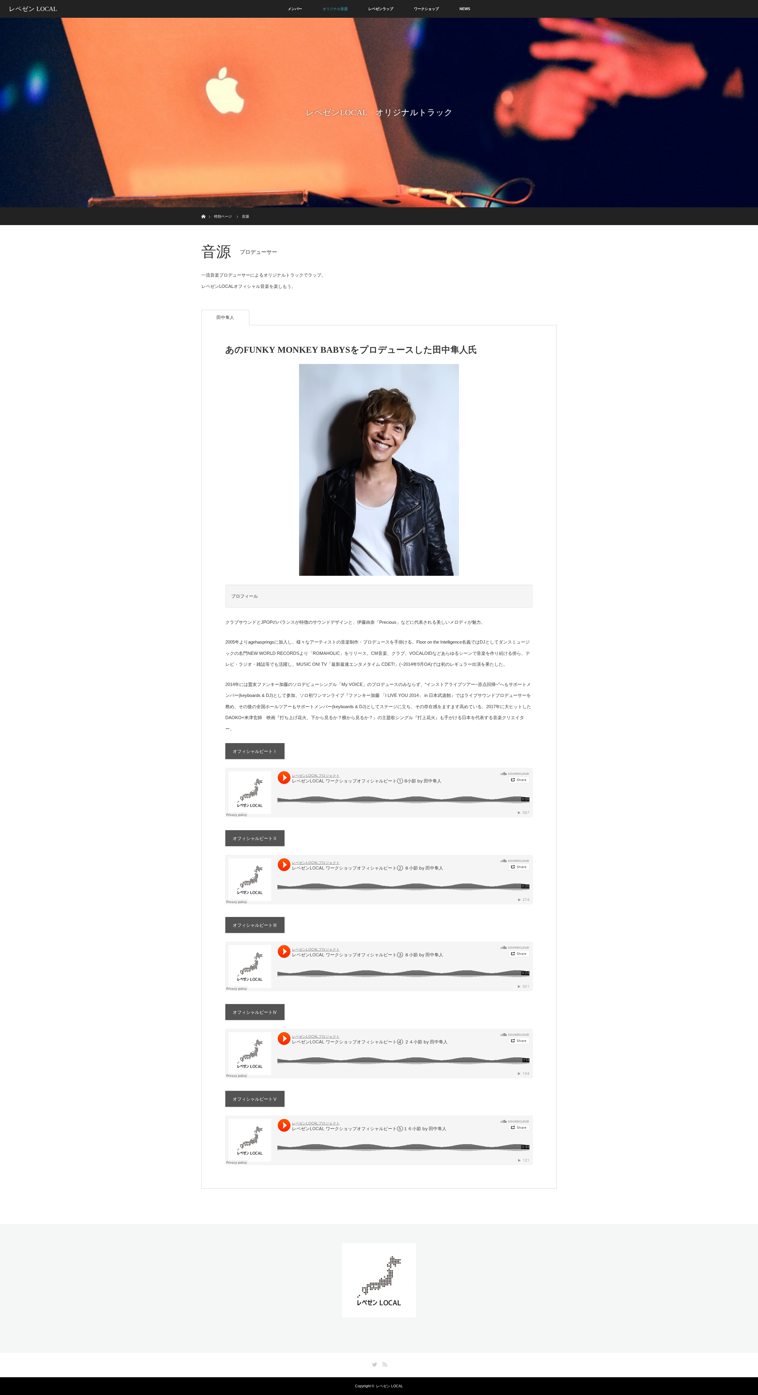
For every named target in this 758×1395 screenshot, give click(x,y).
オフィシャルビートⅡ (255, 838)
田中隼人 (225, 317)
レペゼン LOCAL (33, 8)
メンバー (295, 9)
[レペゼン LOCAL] (379, 1313)
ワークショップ (426, 9)
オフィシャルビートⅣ (255, 1012)
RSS (384, 1363)
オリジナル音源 (335, 9)
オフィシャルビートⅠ (255, 751)
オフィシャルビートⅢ (255, 925)
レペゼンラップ (380, 9)
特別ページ (223, 216)
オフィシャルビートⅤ (255, 1098)
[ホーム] (203, 209)
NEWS (465, 9)
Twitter (374, 1363)
